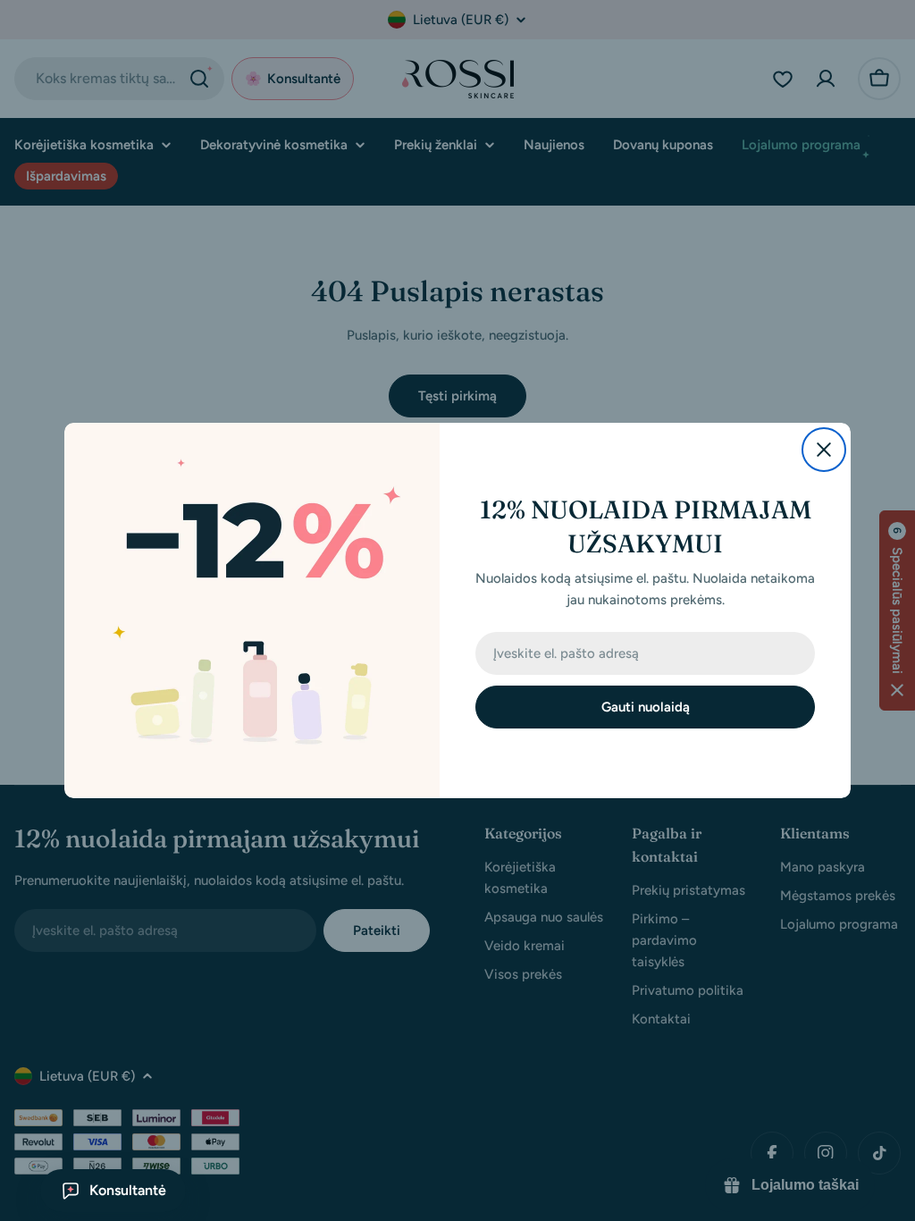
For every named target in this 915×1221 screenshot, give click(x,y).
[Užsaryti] (824, 449)
